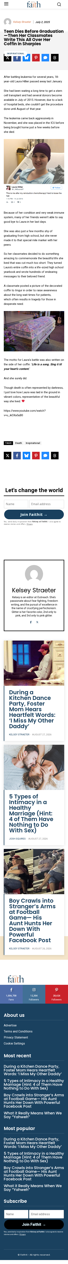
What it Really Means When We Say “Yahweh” (33, 1114)
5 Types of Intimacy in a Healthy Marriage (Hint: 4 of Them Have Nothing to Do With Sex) (31, 813)
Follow (34, 986)
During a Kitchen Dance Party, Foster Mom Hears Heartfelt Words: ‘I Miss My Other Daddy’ (32, 709)
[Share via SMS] (45, 455)
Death (18, 443)
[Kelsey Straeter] (8, 22)
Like (11, 986)
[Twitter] (37, 621)
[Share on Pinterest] (36, 455)
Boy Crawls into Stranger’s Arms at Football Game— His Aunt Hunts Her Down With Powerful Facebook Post (32, 920)
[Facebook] (30, 621)
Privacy (30, 524)
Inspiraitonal (33, 443)
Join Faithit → (33, 514)
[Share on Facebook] (17, 455)
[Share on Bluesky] (26, 455)
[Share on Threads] (55, 455)
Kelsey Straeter (22, 21)
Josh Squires (17, 838)
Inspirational (16, 53)
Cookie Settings (14, 1043)
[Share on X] (7, 455)
